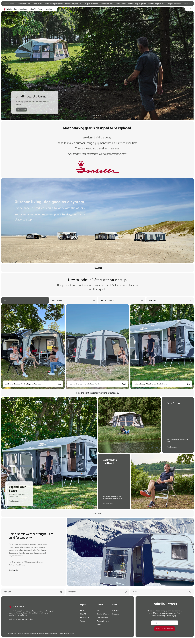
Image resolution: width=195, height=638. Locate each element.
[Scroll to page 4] (101, 115)
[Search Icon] (187, 9)
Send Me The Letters (164, 629)
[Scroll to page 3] (98, 115)
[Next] (187, 64)
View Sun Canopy (144, 110)
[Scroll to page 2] (96, 115)
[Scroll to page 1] (93, 115)
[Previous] (8, 64)
